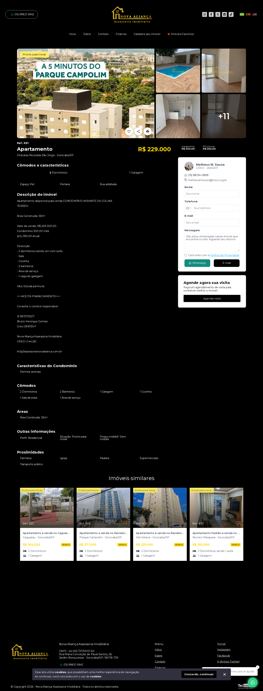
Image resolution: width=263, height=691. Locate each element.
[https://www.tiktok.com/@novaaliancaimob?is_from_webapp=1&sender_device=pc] (231, 14)
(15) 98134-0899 (198, 175)
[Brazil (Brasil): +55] (189, 208)
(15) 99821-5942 (24, 14)
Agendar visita (212, 298)
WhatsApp (199, 263)
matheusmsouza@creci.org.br (207, 180)
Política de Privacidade (224, 255)
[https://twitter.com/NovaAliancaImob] (217, 14)
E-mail (227, 263)
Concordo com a (213, 255)
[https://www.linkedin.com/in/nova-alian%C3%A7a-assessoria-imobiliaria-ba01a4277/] (224, 14)
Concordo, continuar (199, 674)
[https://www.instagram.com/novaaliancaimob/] (204, 14)
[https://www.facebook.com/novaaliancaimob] (211, 14)
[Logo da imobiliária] (29, 651)
